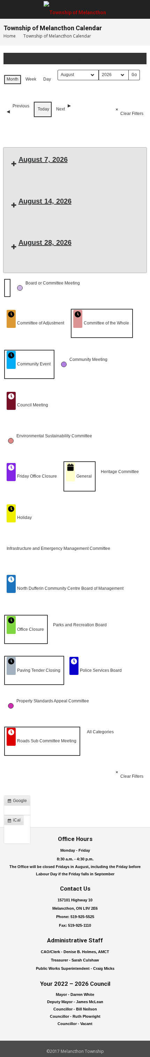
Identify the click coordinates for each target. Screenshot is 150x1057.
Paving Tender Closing (38, 670)
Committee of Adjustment (40, 323)
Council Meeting (32, 405)
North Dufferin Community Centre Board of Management (70, 588)
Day (47, 79)
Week (30, 79)
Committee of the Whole (106, 323)
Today (43, 109)
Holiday (24, 517)
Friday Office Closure (37, 476)
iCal (15, 821)
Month (12, 79)
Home (9, 36)
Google (18, 802)
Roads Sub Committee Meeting (46, 740)
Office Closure (30, 629)
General (84, 476)
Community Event (34, 364)
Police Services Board (101, 670)
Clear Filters (131, 113)
